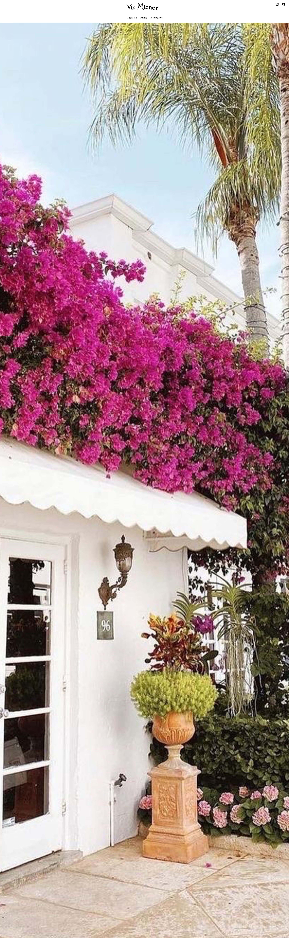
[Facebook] (284, 4)
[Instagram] (277, 4)
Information (157, 18)
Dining (143, 18)
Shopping (132, 18)
